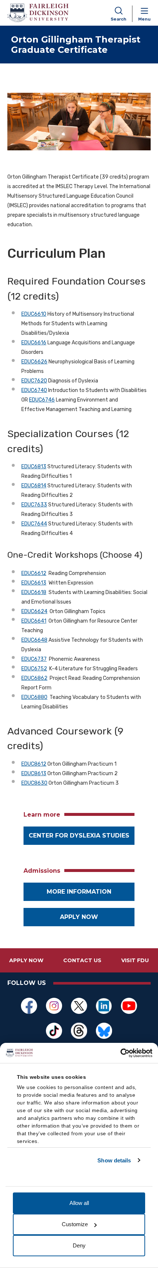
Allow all (79, 1203)
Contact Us (82, 960)
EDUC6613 (33, 583)
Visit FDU (135, 960)
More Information (79, 891)
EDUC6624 (34, 611)
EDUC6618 (33, 592)
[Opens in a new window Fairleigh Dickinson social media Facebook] (29, 1006)
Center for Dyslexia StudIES (79, 835)
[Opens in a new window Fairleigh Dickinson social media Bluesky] (104, 1031)
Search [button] (118, 19)
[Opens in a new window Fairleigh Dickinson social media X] (79, 1006)
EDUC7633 (34, 505)
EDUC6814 (33, 486)
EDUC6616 (33, 343)
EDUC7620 (34, 381)
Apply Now (26, 960)
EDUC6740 (34, 390)
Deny (79, 1245)
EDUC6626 (34, 362)
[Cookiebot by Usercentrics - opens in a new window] (120, 1053)
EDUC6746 (42, 400)
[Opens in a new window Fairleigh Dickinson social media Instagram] (54, 1006)
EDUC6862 (34, 678)
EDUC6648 (34, 640)
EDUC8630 (34, 783)
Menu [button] (144, 19)
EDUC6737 (34, 659)
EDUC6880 (34, 697)
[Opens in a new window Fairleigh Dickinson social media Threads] (79, 1031)
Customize (75, 1224)
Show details (114, 1160)
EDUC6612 (33, 573)
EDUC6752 (34, 669)
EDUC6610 (33, 314)
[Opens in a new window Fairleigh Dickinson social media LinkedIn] (104, 1006)
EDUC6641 (33, 621)
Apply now (79, 916)
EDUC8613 (33, 773)
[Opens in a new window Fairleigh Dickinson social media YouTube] (129, 1006)
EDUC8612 (33, 764)
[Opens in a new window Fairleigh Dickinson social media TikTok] (54, 1031)
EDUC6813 (33, 466)
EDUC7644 (34, 524)
